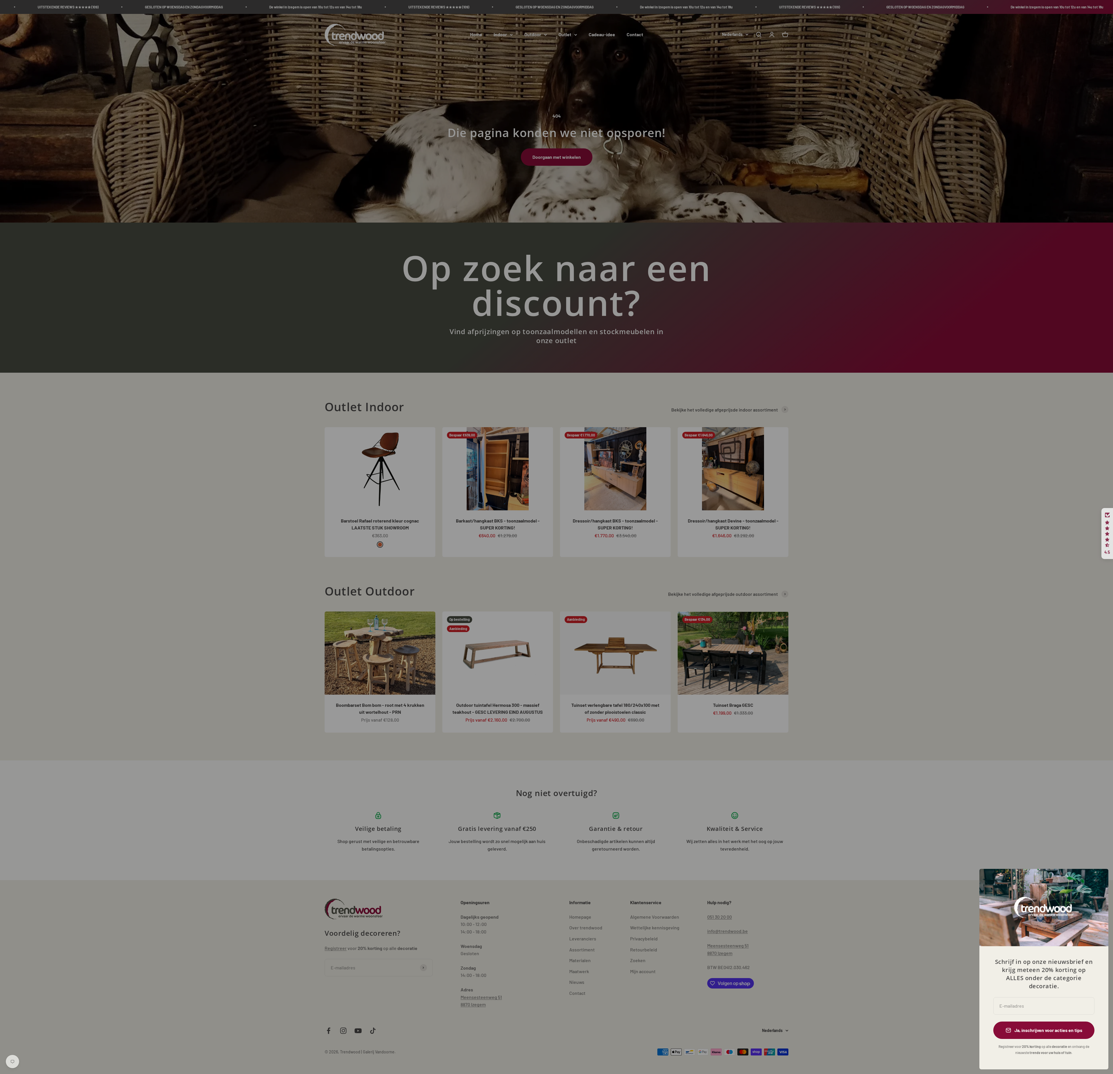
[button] (1107, 533)
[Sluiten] (1096, 881)
